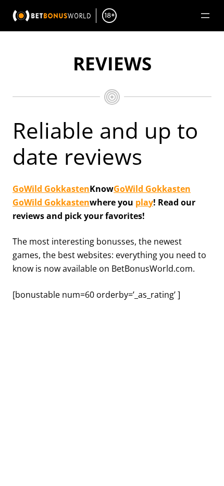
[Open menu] (205, 15)
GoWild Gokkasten (51, 189)
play (144, 202)
